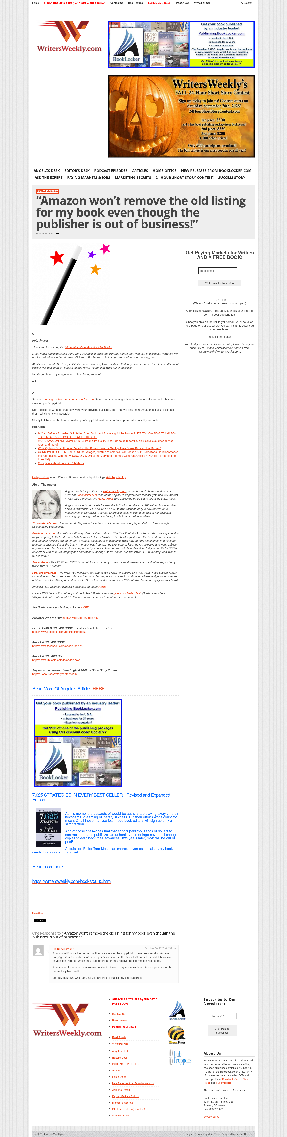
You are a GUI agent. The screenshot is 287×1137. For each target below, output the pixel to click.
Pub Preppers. (224, 1082)
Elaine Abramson (63, 949)
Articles (140, 170)
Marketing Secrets (133, 177)
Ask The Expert (48, 177)
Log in (189, 1134)
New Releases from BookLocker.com (216, 170)
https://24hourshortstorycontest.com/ (55, 674)
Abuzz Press (105, 498)
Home (35, 2)
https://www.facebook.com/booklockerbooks (59, 632)
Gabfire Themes (243, 1134)
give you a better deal (127, 593)
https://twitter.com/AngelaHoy (80, 618)
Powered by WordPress (206, 1134)
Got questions (40, 477)
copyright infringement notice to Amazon (69, 399)
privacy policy (211, 1116)
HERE (102, 587)
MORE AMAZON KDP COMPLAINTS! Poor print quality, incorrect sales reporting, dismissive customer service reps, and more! (105, 442)
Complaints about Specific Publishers (61, 463)
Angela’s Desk (47, 170)
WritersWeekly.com (114, 491)
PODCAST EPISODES (110, 170)
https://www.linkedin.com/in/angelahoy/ (56, 660)
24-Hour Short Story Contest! (185, 177)
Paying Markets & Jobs (88, 177)
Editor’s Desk (77, 170)
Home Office (164, 170)
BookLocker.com (87, 495)
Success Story (231, 177)
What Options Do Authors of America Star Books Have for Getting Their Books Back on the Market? (99, 448)
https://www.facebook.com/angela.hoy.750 (58, 646)
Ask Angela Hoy (116, 477)
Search (248, 2)
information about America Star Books (88, 347)
